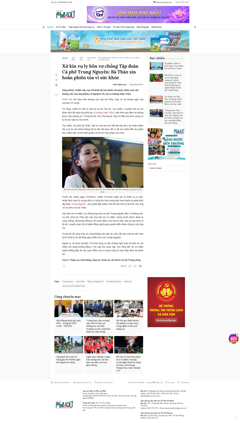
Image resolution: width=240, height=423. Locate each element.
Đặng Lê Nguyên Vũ (96, 281)
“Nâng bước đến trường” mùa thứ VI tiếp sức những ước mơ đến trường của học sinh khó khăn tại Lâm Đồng (173, 116)
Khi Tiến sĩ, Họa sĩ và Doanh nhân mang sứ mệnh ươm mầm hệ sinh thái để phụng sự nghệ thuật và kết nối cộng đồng (172, 82)
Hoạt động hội (91, 59)
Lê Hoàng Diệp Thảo (103, 112)
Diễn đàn (81, 59)
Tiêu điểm (74, 59)
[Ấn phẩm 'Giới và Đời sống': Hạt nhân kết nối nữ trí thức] (156, 66)
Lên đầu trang (184, 382)
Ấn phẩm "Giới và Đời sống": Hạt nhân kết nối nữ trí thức (173, 66)
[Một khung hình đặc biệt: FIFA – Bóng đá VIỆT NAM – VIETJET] (68, 308)
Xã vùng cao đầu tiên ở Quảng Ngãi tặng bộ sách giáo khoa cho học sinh (173, 100)
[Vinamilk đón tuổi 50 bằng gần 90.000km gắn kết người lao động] (68, 344)
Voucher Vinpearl (156, 168)
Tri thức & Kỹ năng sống (123, 27)
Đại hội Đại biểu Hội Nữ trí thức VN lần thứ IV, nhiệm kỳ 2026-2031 (119, 59)
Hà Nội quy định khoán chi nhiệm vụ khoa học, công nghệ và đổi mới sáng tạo (127, 324)
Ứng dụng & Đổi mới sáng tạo (81, 27)
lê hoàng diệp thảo (113, 281)
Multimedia (156, 27)
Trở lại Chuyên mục (64, 266)
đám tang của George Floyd (74, 286)
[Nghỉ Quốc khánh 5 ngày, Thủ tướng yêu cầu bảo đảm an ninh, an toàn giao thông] (98, 344)
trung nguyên (68, 281)
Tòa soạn (171, 382)
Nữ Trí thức (61, 27)
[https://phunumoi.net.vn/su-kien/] (56, 95)
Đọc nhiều (157, 58)
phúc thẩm (80, 281)
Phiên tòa (67, 99)
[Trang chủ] (43, 27)
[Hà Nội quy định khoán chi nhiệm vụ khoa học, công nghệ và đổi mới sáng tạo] (128, 308)
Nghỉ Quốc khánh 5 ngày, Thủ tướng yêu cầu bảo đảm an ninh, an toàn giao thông (98, 360)
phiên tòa (128, 281)
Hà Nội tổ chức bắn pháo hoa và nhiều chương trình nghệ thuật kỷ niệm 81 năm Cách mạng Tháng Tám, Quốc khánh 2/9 (128, 363)
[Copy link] (56, 75)
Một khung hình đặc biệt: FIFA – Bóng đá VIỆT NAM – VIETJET (68, 323)
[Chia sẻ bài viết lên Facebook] (56, 80)
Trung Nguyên (79, 204)
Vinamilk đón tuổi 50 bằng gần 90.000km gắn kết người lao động (68, 359)
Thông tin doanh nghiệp (136, 382)
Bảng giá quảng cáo (164, 2)
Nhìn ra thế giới (103, 27)
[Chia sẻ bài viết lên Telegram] (56, 85)
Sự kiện (50, 27)
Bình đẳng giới (143, 27)
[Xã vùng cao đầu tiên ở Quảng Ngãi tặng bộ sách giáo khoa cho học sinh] (156, 99)
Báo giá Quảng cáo (155, 382)
